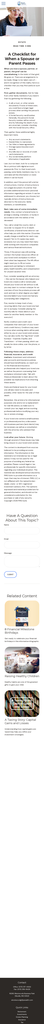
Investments (22, 1014)
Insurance (22, 1020)
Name (6, 525)
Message (8, 553)
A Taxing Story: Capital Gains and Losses (20, 721)
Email (6, 539)
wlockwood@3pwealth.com (22, 1000)
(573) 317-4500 (25, 987)
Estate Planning (22, 1017)
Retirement (22, 1012)
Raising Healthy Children (22, 676)
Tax (22, 1022)
